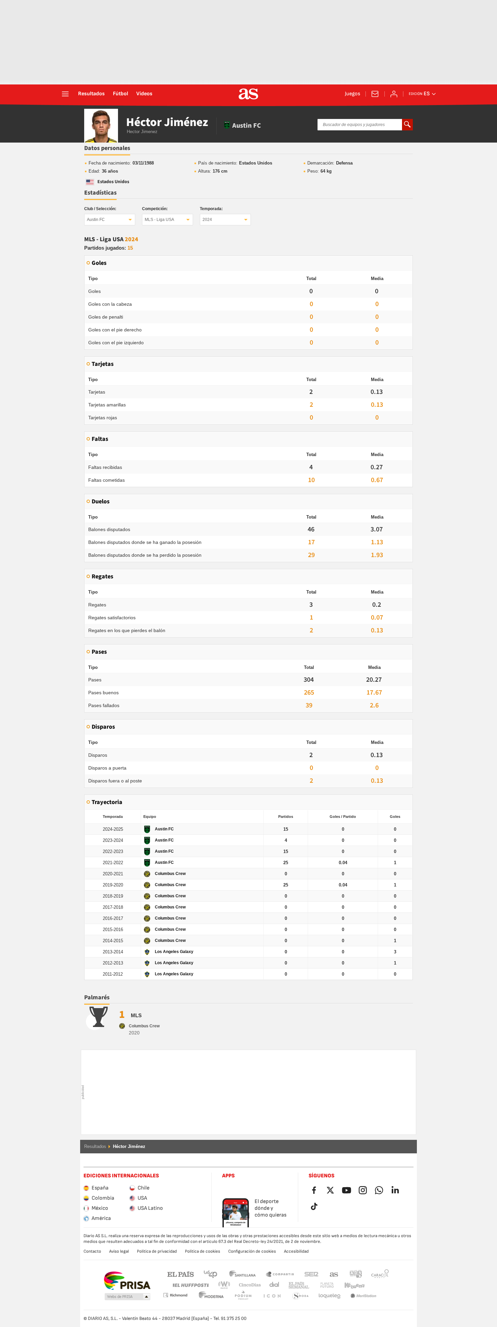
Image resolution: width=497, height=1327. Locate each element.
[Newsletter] (375, 94)
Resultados (91, 94)
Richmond (377, 1285)
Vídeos (144, 94)
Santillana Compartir (279, 1274)
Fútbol (120, 94)
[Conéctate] (394, 94)
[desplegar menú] (65, 94)
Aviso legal (119, 1251)
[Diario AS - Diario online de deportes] (248, 94)
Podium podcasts (211, 1296)
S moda (272, 1296)
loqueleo (300, 1296)
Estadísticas (100, 193)
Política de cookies (202, 1251)
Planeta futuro (321, 1285)
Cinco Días (247, 1285)
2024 (207, 219)
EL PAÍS (180, 1274)
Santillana (242, 1274)
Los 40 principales (210, 1274)
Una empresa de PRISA (126, 1281)
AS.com (334, 1274)
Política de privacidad (157, 1251)
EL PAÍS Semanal (297, 1285)
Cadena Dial (273, 1285)
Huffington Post (190, 1285)
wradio (226, 1285)
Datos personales (107, 148)
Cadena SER (311, 1274)
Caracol (380, 1274)
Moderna (175, 1295)
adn (355, 1274)
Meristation (329, 1296)
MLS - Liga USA (159, 219)
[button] (127, 1297)
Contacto (92, 1251)
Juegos (352, 94)
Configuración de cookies (252, 1251)
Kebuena (350, 1285)
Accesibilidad (296, 1251)
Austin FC (96, 219)
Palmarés (97, 997)
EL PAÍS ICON (243, 1296)
